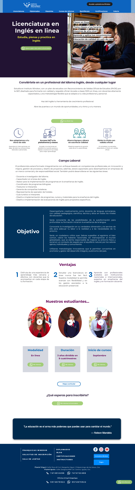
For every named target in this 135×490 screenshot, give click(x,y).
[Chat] (95, 449)
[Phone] (47, 473)
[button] (49, 335)
